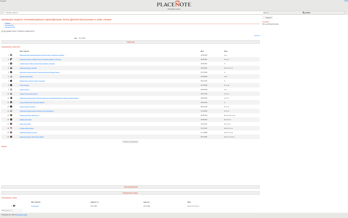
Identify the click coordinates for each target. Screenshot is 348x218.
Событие (7, 23)
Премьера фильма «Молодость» (29, 115)
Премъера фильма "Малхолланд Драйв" (32, 137)
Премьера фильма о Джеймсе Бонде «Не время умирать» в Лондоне (40, 59)
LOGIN (346, 0)
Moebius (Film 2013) (26, 119)
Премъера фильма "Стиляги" (28, 132)
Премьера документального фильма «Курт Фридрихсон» (37, 111)
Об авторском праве (21, 214)
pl (257, 35)
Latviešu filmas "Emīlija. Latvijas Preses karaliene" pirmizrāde (37, 63)
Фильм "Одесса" (24, 89)
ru (259, 35)
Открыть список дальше (130, 141)
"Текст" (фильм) (24, 85)
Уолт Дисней (35, 206)
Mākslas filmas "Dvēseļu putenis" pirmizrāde (32, 81)
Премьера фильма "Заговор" (28, 68)
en (255, 35)
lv (256, 35)
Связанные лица (10, 27)
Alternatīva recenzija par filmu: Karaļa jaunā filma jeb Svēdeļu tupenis (39, 72)
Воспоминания (9, 25)
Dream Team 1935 (25, 124)
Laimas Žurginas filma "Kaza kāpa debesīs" (32, 102)
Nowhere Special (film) (26, 76)
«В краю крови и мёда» (27, 128)
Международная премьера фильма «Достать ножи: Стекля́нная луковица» (42, 55)
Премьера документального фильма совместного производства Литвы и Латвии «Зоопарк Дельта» (49, 98)
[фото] (2, 32)
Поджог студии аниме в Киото (28, 94)
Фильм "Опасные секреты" (28, 106)
